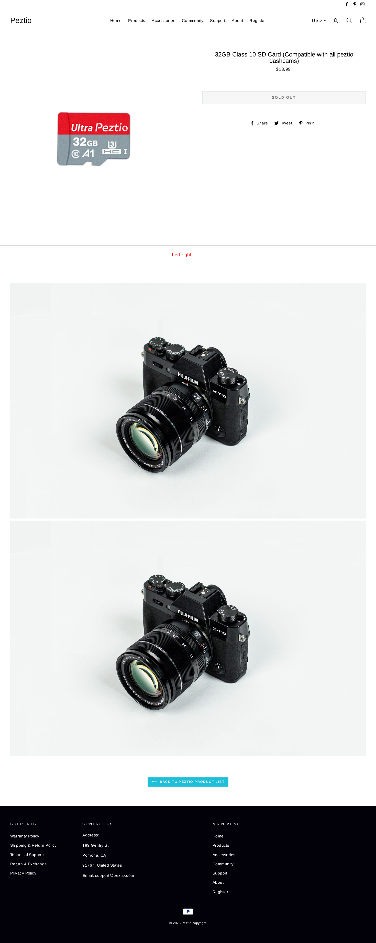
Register (257, 20)
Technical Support (27, 855)
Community (193, 20)
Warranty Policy (24, 836)
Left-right (181, 254)
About (237, 20)
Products (136, 20)
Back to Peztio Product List (192, 782)
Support (217, 20)
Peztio (21, 20)
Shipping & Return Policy (33, 845)
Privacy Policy (23, 873)
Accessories (163, 20)
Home (116, 20)
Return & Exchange (28, 864)
